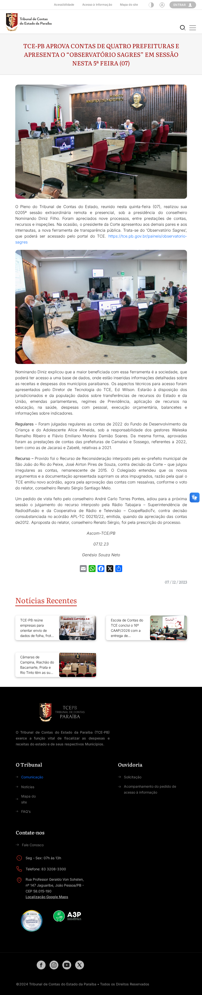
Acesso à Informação (97, 4)
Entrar (179, 5)
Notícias (27, 787)
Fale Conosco (33, 845)
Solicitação (132, 777)
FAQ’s (26, 811)
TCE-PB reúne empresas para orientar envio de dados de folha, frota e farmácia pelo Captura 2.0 (36, 628)
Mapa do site (129, 4)
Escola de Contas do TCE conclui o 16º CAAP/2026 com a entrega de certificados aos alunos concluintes (127, 628)
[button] (192, 27)
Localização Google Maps (47, 897)
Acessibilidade (64, 4)
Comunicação (32, 777)
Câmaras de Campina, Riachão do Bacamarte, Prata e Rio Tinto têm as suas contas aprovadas (37, 665)
